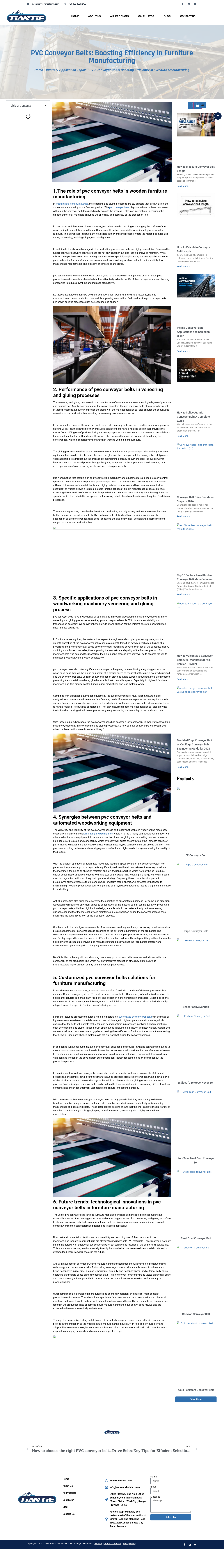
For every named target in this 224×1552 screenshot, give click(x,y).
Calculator (146, 16)
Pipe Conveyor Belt (196, 931)
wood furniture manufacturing (72, 203)
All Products (119, 16)
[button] (45, 105)
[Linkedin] (189, 4)
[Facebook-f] (182, 4)
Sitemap (98, 1543)
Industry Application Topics (66, 70)
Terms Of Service (112, 1543)
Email (153, 1487)
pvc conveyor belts (119, 207)
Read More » (183, 186)
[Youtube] (195, 4)
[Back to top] (218, 116)
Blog (167, 16)
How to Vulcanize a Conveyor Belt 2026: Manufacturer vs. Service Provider (195, 660)
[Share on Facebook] (192, 105)
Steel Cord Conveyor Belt (196, 1238)
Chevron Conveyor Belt (196, 1314)
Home (75, 16)
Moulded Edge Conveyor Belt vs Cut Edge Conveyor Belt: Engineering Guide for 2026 (194, 744)
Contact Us (188, 16)
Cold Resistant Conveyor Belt (196, 1389)
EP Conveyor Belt (195, 855)
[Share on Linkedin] (197, 105)
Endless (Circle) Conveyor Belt (196, 1082)
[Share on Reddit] (202, 105)
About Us (94, 16)
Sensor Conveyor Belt (196, 1006)
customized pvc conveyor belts (135, 1016)
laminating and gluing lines (98, 833)
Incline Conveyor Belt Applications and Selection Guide (193, 332)
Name (153, 1476)
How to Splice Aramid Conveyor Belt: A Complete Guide (193, 416)
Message (155, 1497)
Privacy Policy (129, 1543)
